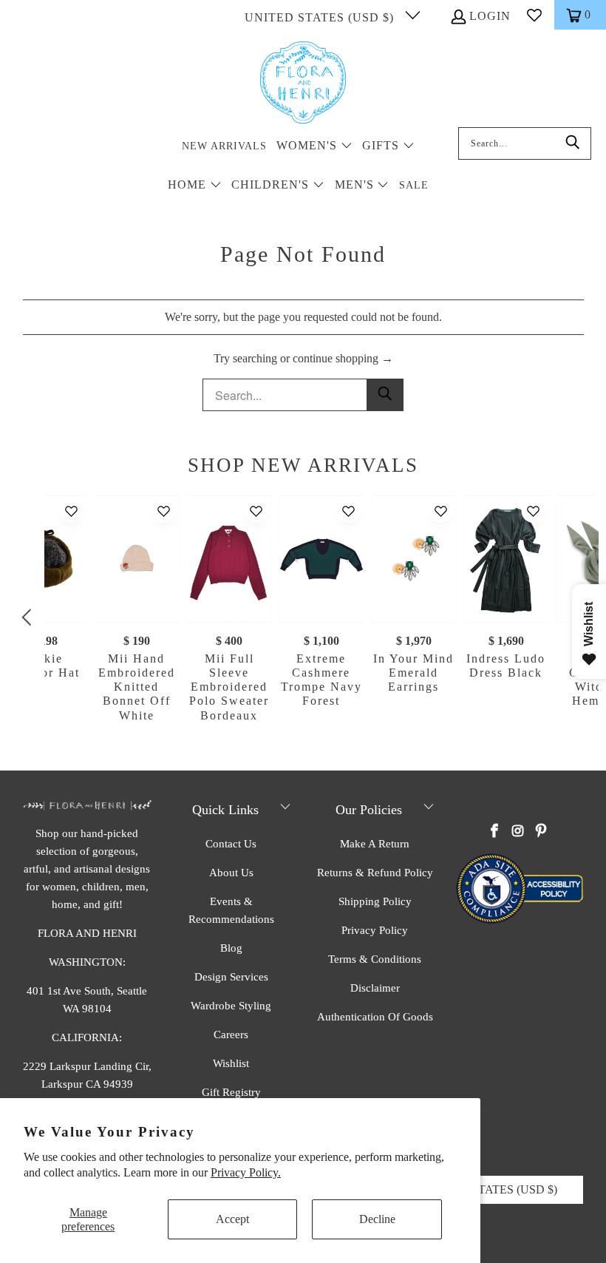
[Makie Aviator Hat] (44, 559)
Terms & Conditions (374, 959)
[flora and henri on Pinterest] (541, 832)
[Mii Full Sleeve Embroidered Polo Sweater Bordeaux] (229, 559)
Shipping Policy (375, 901)
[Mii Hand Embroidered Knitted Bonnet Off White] (137, 559)
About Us (231, 872)
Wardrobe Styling (231, 1006)
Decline (377, 1219)
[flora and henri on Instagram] (518, 832)
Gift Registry (231, 1092)
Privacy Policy (374, 930)
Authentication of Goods (375, 1017)
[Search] (572, 143)
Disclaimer (375, 988)
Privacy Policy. (246, 1172)
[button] (314, 146)
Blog (231, 948)
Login (490, 16)
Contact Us (230, 844)
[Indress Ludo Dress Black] (505, 559)
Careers (231, 1034)
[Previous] (29, 618)
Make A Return (374, 844)
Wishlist (231, 1063)
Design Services (231, 977)
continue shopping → (343, 358)
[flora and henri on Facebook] (495, 832)
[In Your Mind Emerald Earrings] (413, 559)
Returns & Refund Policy (375, 872)
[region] (307, 618)
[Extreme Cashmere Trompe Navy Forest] (321, 559)
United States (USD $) (321, 17)
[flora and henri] (303, 83)
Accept (232, 1219)
